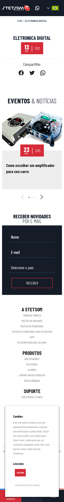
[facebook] (21, 73)
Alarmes (32, 369)
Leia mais (18, 463)
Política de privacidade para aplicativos (32, 331)
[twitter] (32, 73)
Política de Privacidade (32, 326)
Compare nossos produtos (32, 375)
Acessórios (32, 364)
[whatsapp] (43, 73)
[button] (29, 197)
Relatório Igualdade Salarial (32, 342)
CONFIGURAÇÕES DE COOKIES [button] (27, 485)
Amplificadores (32, 358)
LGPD (32, 337)
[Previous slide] (22, 197)
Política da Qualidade (32, 320)
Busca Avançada (32, 380)
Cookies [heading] (18, 416)
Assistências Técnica (32, 397)
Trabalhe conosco (32, 315)
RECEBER (32, 283)
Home (20, 20)
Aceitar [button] (20, 472)
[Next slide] (42, 197)
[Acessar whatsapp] (37, 8)
